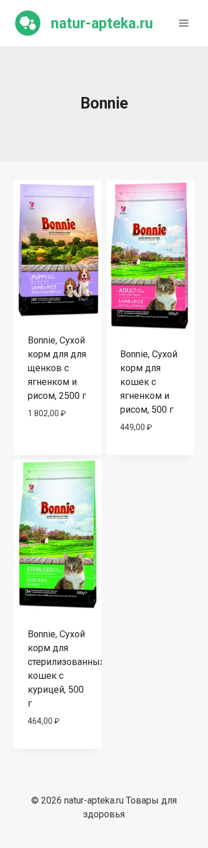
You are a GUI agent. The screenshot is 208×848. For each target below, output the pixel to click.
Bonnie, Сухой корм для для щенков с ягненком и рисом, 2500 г (57, 368)
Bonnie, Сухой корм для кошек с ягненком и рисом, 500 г (148, 382)
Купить (58, 446)
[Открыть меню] (183, 23)
